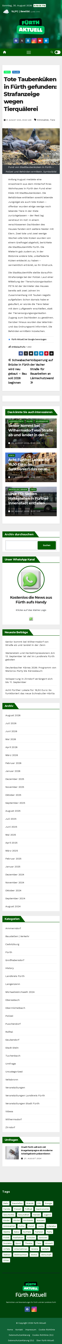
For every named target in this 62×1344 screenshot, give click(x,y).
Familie (6, 1209)
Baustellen (17, 1203)
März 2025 (11, 850)
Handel (36, 1214)
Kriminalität (43, 120)
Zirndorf (10, 1127)
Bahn (5, 1203)
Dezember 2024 (14, 874)
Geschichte (8, 1214)
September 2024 (15, 898)
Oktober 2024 (13, 890)
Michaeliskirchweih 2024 (20, 992)
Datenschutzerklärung (19, 1335)
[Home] (4, 52)
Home (10, 1330)
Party (49, 1232)
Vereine (34, 1249)
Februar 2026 (13, 763)
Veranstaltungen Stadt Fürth (22, 1103)
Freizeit (17, 1209)
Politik (6, 1237)
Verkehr (45, 1249)
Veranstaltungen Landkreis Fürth (25, 1095)
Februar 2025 (13, 858)
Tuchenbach (12, 1055)
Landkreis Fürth (16, 421)
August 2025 (12, 810)
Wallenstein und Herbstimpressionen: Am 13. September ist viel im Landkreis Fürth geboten (30, 656)
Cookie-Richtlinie (47, 1330)
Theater (29, 1243)
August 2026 (12, 715)
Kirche (16, 1220)
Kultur (22, 1226)
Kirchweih (28, 1220)
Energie (48, 1203)
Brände (30, 1203)
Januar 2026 (12, 771)
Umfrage (10, 1063)
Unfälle (6, 1249)
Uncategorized (14, 1071)
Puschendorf (13, 1023)
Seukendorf (12, 1039)
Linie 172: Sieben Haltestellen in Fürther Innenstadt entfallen (28, 498)
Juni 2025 (11, 826)
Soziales (7, 1243)
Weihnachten (20, 1254)
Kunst (31, 1226)
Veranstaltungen (15, 1087)
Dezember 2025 (14, 779)
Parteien (39, 1232)
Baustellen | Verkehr (18, 489)
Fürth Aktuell (30, 1294)
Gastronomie (42, 1209)
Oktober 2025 (13, 795)
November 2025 (14, 787)
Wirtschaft (46, 1254)
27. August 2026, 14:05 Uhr (25, 477)
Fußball (28, 1209)
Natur (16, 1232)
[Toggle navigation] (29, 52)
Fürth (7, 72)
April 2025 (11, 842)
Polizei (16, 72)
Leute (41, 1226)
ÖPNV (6, 1260)
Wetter (34, 1254)
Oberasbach (12, 1000)
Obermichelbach (15, 1007)
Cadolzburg (12, 944)
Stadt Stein (12, 1047)
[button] (52, 52)
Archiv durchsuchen (19, 534)
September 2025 (15, 802)
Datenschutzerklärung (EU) (21, 1340)
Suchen (46, 545)
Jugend (47, 1214)
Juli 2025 (10, 818)
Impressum (30, 1330)
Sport (18, 1243)
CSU (39, 1203)
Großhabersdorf (14, 960)
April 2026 (11, 747)
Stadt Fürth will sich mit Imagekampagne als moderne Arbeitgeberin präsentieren (37, 1150)
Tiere (52, 120)
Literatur (51, 1226)
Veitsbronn (11, 1079)
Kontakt (19, 1330)
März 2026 (11, 755)
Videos (9, 1111)
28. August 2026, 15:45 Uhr (25, 443)
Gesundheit (23, 1214)
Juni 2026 (11, 731)
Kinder (6, 1220)
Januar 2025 (12, 866)
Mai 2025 (10, 834)
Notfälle (27, 1232)
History (9, 968)
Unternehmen (20, 1249)
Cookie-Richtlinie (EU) (42, 1335)
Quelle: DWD (35, 11)
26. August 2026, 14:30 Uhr (25, 511)
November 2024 (14, 882)
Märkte (6, 1232)
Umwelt (49, 1243)
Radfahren (18, 1237)
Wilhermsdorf (42, 421)
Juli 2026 (10, 723)
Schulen (31, 1237)
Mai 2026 (10, 739)
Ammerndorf (13, 928)
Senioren (43, 1237)
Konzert (41, 1220)
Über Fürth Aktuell (45, 1340)
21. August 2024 (32, 1158)
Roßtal (9, 1031)
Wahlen (7, 1254)
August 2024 (13, 906)
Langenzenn (12, 984)
